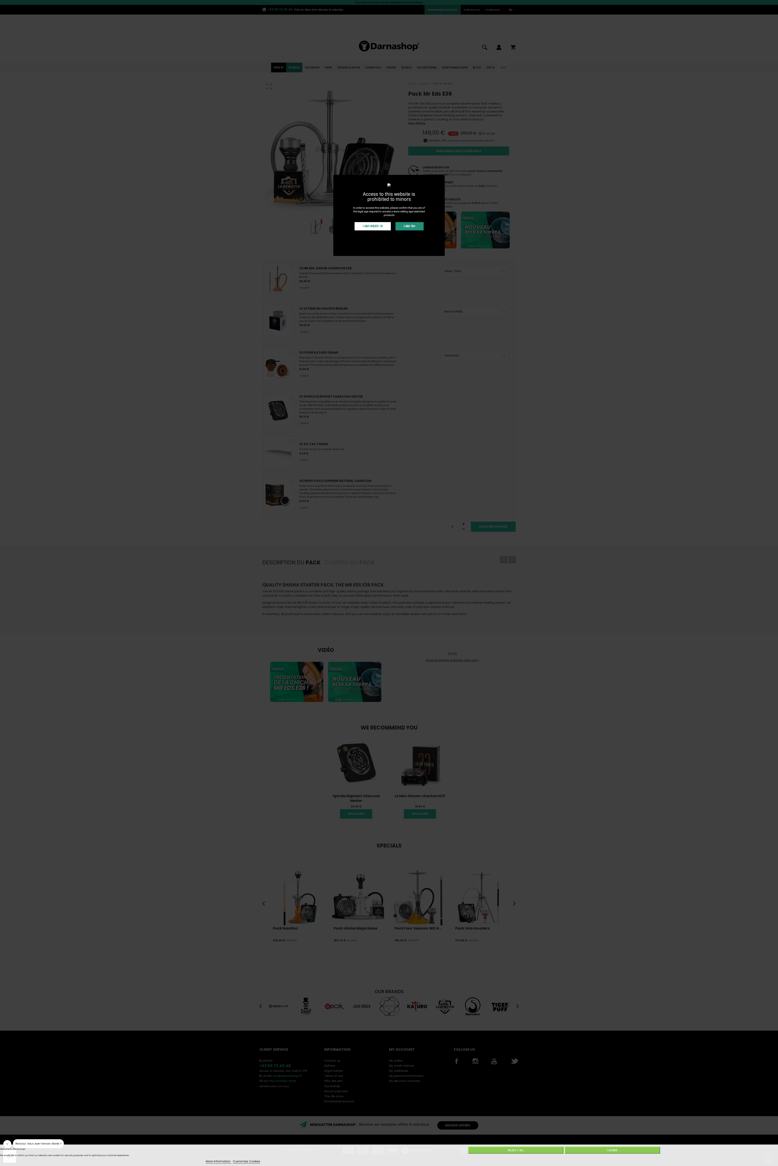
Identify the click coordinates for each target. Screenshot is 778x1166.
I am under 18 (373, 226)
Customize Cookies (246, 1161)
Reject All (516, 1150)
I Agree (612, 1150)
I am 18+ (410, 226)
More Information (218, 1161)
